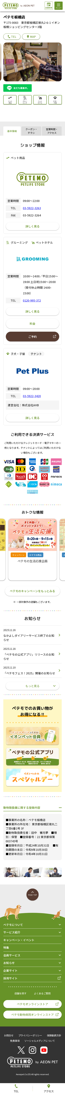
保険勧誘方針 (54, 1035)
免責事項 (15, 1040)
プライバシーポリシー (30, 1035)
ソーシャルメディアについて (39, 1040)
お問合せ (8, 1035)
